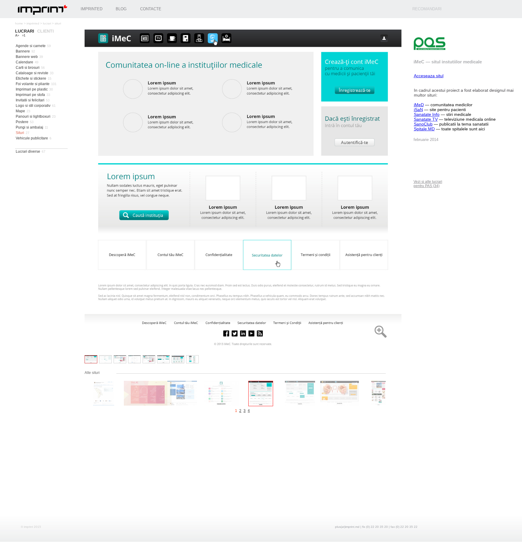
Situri (20, 133)
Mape (20, 111)
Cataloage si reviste (32, 73)
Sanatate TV (426, 119)
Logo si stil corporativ (33, 106)
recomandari (427, 9)
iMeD (419, 104)
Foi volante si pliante (33, 84)
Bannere (23, 51)
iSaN (418, 109)
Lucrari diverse (28, 151)
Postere (22, 122)
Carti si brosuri (28, 67)
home (19, 23)
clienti (45, 31)
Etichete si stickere (31, 78)
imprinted (33, 23)
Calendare (24, 62)
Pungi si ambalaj (29, 127)
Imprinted (91, 9)
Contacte (150, 9)
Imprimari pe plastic (32, 89)
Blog (121, 9)
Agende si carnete (31, 46)
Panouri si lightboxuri (33, 116)
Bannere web (27, 57)
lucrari (47, 23)
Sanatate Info (427, 114)
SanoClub (423, 124)
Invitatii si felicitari (30, 100)
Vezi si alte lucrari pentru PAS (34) (428, 184)
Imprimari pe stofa (30, 95)
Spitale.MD (424, 128)
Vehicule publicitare (32, 138)
